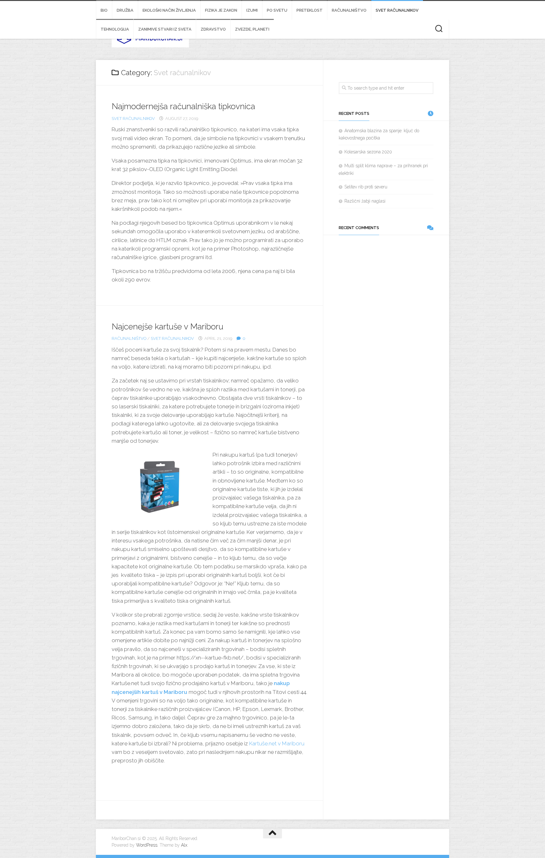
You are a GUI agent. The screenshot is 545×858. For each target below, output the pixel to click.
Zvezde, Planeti (252, 29)
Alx (184, 845)
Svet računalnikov (397, 10)
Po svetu (277, 10)
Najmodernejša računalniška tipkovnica (183, 106)
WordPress (146, 845)
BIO (104, 10)
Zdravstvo (213, 29)
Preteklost (309, 10)
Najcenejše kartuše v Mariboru (167, 326)
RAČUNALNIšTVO (349, 10)
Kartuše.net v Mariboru (276, 743)
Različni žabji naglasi (364, 201)
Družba (125, 10)
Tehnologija (115, 29)
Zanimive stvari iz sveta (164, 29)
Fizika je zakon (221, 10)
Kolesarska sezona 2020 (368, 151)
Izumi (252, 10)
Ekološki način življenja (169, 10)
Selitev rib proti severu (365, 186)
